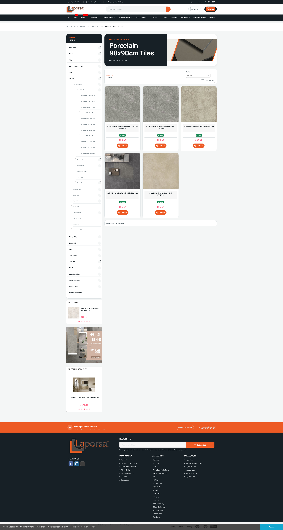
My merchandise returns (194, 463)
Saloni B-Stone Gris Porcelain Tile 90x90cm (122, 193)
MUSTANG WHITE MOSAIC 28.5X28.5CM (90, 309)
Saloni (155, 490)
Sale (154, 477)
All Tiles (155, 480)
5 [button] (89, 321)
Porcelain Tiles (158, 510)
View (202, 79)
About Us (124, 460)
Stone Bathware (159, 507)
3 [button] (84, 321)
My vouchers (190, 477)
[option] (84, 312)
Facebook (71, 463)
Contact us (125, 480)
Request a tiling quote (185, 427)
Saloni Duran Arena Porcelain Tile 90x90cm (199, 126)
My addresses (190, 470)
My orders (189, 460)
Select (189, 76)
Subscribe (201, 445)
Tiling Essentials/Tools (161, 470)
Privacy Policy (126, 470)
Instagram (76, 463)
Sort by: (188, 72)
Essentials (156, 487)
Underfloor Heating (160, 473)
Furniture (156, 517)
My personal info (191, 473)
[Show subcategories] (99, 47)
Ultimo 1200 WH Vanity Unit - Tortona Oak (84, 398)
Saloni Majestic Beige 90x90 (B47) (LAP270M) (161, 194)
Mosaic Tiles (157, 483)
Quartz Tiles (157, 514)
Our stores (124, 477)
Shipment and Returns (129, 463)
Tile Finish (156, 500)
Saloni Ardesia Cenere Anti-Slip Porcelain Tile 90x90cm (160, 127)
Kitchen (156, 463)
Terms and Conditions (128, 467)
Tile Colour (157, 493)
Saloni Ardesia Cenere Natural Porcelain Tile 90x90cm (122, 127)
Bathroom (156, 460)
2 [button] (81, 321)
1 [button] (79, 321)
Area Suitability (158, 504)
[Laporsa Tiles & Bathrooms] (75, 9)
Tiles (154, 467)
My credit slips (191, 467)
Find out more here (88, 527)
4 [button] (87, 321)
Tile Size (156, 497)
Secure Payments (127, 473)
